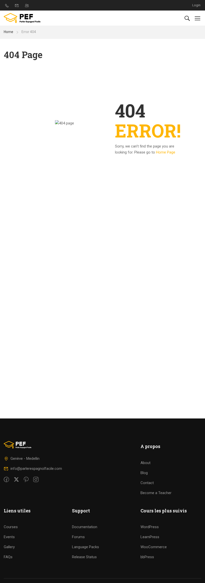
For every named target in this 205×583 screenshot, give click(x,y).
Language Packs (85, 547)
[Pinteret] (26, 480)
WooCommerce (153, 547)
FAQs (8, 557)
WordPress (149, 527)
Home (8, 32)
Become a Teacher (156, 493)
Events (9, 537)
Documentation (84, 527)
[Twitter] (16, 480)
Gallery (9, 547)
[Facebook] (6, 480)
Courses (11, 527)
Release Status (84, 557)
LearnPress (149, 537)
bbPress (147, 557)
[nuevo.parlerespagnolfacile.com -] (23, 18)
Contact (147, 483)
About (145, 463)
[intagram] (35, 480)
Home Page (165, 152)
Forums (78, 537)
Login (196, 5)
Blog (144, 473)
